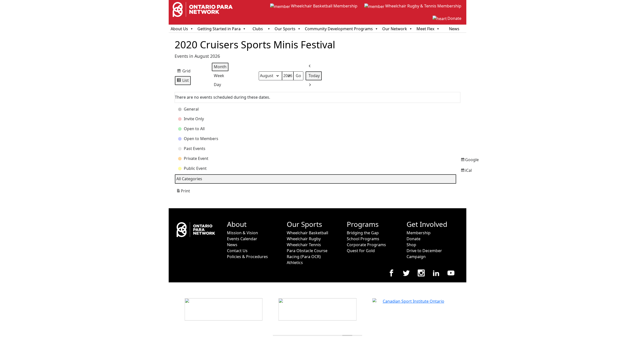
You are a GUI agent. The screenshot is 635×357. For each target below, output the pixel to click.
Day (217, 84)
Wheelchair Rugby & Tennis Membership (423, 6)
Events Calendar (242, 238)
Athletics (295, 262)
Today (314, 75)
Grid (183, 72)
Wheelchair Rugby (304, 238)
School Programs (363, 238)
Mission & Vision (242, 233)
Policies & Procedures (247, 256)
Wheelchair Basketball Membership (324, 6)
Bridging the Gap (363, 233)
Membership (419, 233)
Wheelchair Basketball (307, 233)
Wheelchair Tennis (304, 244)
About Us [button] (179, 28)
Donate (454, 18)
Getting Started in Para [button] (219, 28)
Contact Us (237, 250)
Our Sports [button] (285, 28)
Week (219, 75)
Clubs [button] (258, 28)
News (454, 28)
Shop (411, 244)
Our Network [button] (394, 28)
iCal (461, 172)
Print (183, 192)
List (183, 81)
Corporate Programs (366, 244)
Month (220, 66)
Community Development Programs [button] (339, 28)
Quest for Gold (361, 250)
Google (461, 161)
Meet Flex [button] (425, 28)
